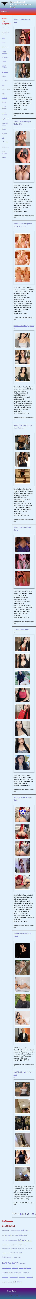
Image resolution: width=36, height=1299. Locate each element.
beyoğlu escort (14, 1248)
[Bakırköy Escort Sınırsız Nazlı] (22, 814)
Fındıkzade (4, 98)
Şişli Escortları (5, 147)
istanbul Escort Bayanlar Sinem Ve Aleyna (23, 224)
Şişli (3, 138)
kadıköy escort (23, 1263)
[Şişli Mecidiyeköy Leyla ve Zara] (22, 1089)
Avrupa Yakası (5, 47)
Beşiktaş (4, 76)
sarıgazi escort (26, 1272)
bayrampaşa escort (6, 1244)
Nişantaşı (4, 129)
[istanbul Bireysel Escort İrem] (22, 36)
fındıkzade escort (7, 1257)
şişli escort (17, 1281)
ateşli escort (4, 1235)
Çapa (3, 85)
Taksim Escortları (4, 152)
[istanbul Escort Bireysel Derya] (22, 544)
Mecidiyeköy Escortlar (5, 124)
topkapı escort (22, 1277)
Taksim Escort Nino (21, 629)
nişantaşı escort (7, 1272)
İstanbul (4, 102)
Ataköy (3, 38)
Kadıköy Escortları (4, 113)
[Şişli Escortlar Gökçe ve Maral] (22, 950)
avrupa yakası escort (21, 1235)
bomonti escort (5, 1252)
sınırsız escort (5, 1277)
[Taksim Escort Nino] (22, 644)
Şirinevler (4, 133)
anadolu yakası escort (15, 1230)
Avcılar (3, 42)
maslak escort (15, 1268)
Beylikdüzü (4, 80)
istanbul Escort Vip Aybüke (24, 325)
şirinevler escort (7, 1282)
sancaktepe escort (17, 1272)
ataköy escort (26, 1230)
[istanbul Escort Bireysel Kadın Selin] (22, 138)
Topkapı (4, 157)
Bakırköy (4, 61)
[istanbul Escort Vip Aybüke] (22, 340)
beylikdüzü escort (22, 1244)
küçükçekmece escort (6, 1268)
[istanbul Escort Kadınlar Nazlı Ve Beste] (22, 442)
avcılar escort (11, 1235)
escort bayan (5, 11)
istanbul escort (10, 1262)
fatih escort (19, 1252)
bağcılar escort (14, 1244)
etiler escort (12, 1252)
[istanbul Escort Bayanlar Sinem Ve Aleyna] (22, 240)
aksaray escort (5, 1230)
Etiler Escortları (6, 89)
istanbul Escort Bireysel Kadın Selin (22, 122)
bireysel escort (29, 1248)
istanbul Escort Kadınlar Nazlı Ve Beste (23, 426)
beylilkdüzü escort (6, 1248)
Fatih (3, 93)
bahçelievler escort (12, 1240)
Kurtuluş (5, 142)
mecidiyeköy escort (25, 1268)
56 (33, 1213)
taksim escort (14, 1277)
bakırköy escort (25, 1240)
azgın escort (4, 1240)
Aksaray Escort (5, 28)
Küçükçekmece (5, 119)
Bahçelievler (5, 57)
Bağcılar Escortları (4, 52)
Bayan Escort (11, 1291)
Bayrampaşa (5, 72)
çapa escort (29, 1277)
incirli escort (17, 1257)
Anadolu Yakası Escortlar (6, 33)
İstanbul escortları (4, 107)
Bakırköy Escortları (4, 66)
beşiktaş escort (21, 1248)
